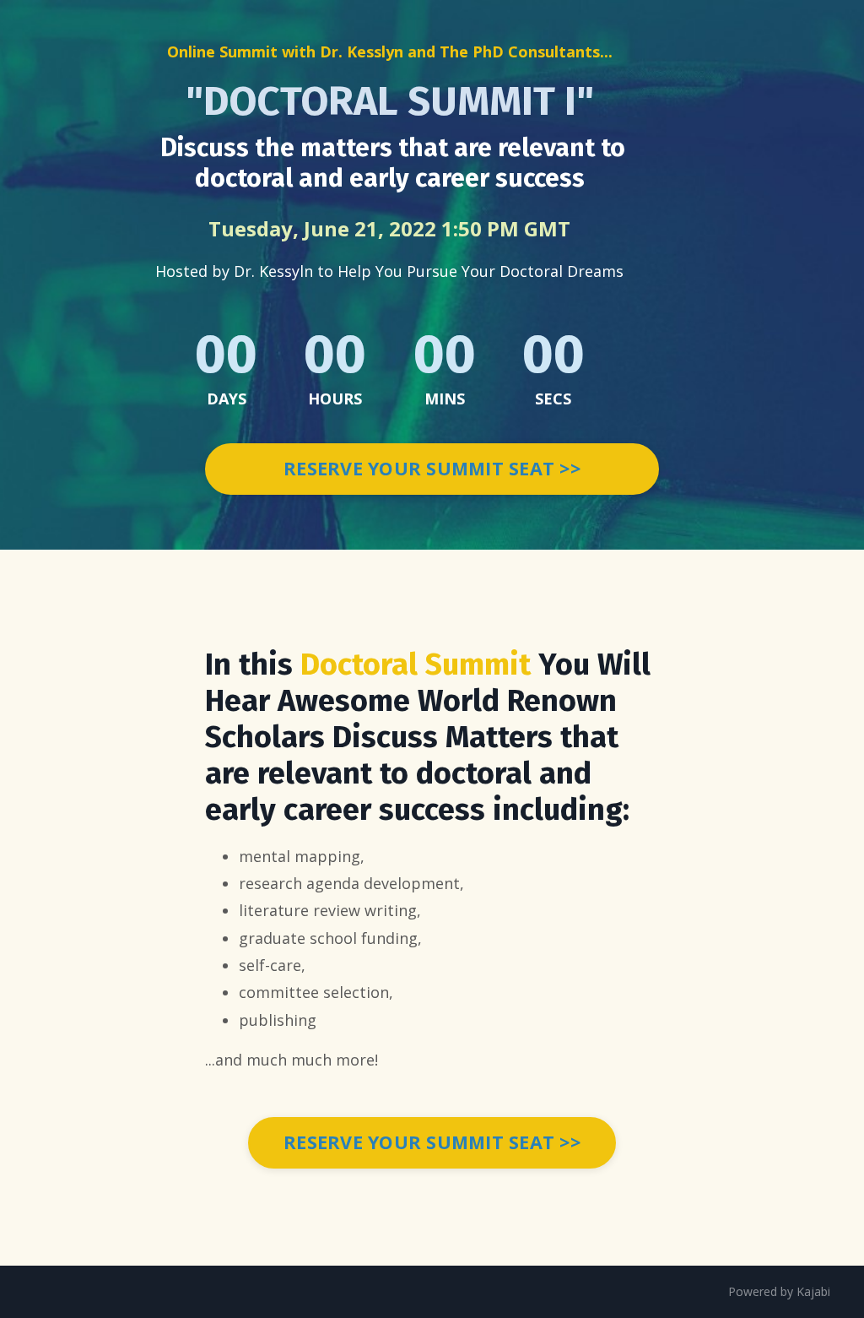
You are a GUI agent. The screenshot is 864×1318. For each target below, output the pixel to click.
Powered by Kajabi (779, 1291)
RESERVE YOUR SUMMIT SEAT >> (432, 468)
